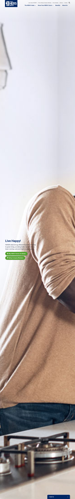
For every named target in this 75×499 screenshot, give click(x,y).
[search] (69, 3)
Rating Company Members (15, 258)
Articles (61, 2)
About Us (65, 5)
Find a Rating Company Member (44, 2)
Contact (65, 2)
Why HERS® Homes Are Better (17, 253)
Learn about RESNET (32, 2)
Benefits (57, 5)
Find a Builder (55, 2)
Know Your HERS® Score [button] (45, 5)
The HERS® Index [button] (29, 5)
